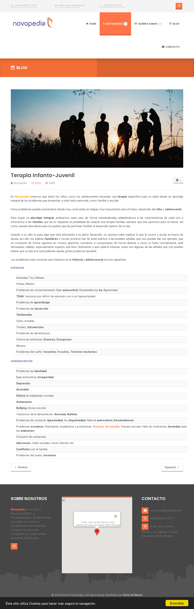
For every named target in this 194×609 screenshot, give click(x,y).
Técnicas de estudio (105, 426)
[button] (97, 532)
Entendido (177, 603)
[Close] (115, 516)
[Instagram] (179, 6)
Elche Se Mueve (132, 595)
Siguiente (171, 467)
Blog (38, 183)
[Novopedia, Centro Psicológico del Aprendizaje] (33, 22)
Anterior (22, 467)
